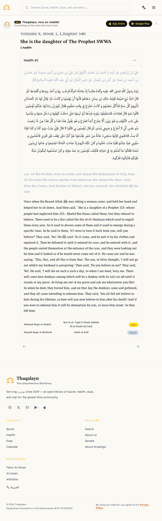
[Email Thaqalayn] (27, 407)
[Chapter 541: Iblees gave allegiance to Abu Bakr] (138, 346)
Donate (89, 441)
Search (89, 429)
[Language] (144, 7)
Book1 (50, 34)
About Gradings (95, 447)
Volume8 (30, 34)
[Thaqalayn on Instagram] (9, 407)
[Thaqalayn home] (7, 7)
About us (91, 435)
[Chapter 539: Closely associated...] (24, 346)
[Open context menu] (134, 60)
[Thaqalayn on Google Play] (36, 407)
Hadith (10, 435)
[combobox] (76, 7)
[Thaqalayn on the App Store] (44, 407)
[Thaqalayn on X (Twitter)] (18, 407)
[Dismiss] (156, 23)
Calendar (12, 447)
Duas (9, 441)
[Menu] (154, 7)
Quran (10, 429)
